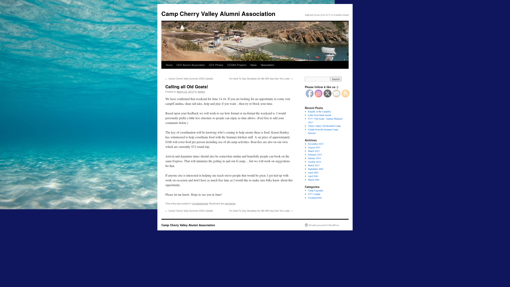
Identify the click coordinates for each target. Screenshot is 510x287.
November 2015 (315, 143)
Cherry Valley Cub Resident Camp (324, 125)
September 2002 (315, 168)
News (253, 65)
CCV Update (314, 194)
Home (169, 65)
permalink (230, 203)
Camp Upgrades (315, 190)
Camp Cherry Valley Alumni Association (218, 13)
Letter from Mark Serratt (319, 115)
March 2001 (314, 179)
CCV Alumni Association (191, 65)
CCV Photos (216, 65)
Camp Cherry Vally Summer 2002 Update (189, 78)
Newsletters (267, 65)
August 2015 (314, 147)
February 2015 (315, 154)
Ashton (201, 91)
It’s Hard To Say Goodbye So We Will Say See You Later (261, 78)
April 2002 (313, 172)
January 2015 (314, 158)
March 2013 (314, 165)
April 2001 (313, 176)
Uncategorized (200, 203)
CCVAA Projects (236, 65)
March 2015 (314, 150)
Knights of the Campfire (319, 111)
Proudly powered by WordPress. (324, 225)
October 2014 (314, 161)
